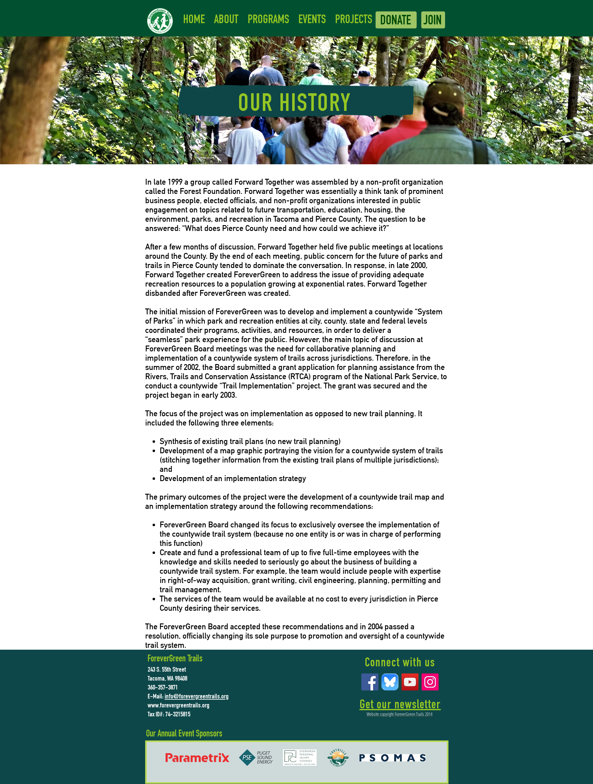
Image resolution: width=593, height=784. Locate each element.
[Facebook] (369, 681)
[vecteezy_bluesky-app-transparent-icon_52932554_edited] (389, 681)
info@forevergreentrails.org (197, 697)
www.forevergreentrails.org (178, 705)
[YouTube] (410, 681)
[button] (226, 20)
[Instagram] (430, 681)
